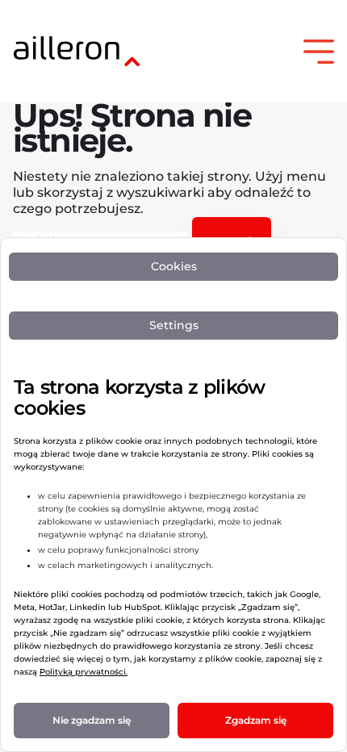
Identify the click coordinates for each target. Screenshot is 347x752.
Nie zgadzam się (91, 720)
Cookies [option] (174, 266)
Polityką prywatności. (84, 671)
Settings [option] (174, 325)
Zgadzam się (255, 720)
